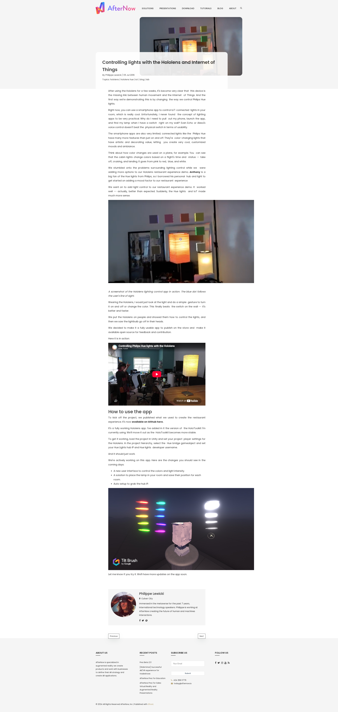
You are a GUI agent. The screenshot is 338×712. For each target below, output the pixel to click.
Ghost (150, 704)
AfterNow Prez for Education (152, 678)
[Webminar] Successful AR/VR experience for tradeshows (150, 670)
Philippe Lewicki (113, 75)
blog (142, 79)
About (232, 8)
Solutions (148, 8)
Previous (114, 636)
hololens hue (127, 79)
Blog (220, 8)
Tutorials (206, 8)
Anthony (195, 172)
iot (136, 79)
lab (147, 79)
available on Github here (147, 421)
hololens (114, 79)
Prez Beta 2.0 (145, 662)
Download (188, 8)
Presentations (167, 8)
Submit (188, 673)
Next (202, 636)
